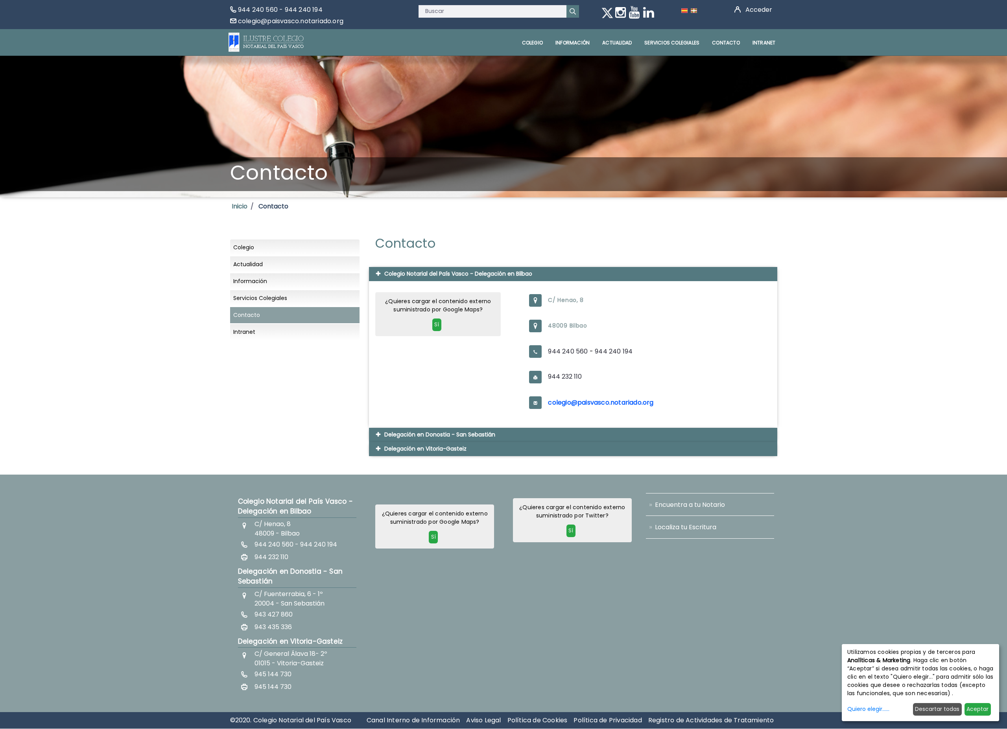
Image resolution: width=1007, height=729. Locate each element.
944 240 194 (304, 9)
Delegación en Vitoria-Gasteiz (290, 641)
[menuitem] (532, 42)
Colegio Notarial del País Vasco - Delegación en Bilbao (295, 506)
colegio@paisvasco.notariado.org (290, 21)
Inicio (239, 206)
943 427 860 (274, 614)
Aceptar (977, 709)
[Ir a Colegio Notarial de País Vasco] (266, 42)
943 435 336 (273, 626)
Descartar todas (937, 709)
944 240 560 (258, 9)
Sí (436, 324)
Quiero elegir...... (868, 709)
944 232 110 (565, 376)
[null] (572, 11)
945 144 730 (273, 674)
